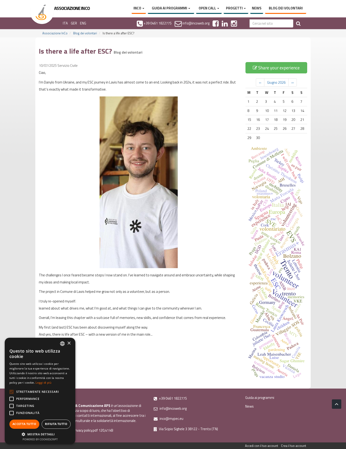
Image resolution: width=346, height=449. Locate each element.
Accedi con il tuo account (261, 445)
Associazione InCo (55, 33)
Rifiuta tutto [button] (56, 424)
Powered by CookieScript (40, 439)
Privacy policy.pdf (85, 430)
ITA (65, 23)
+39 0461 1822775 (172, 398)
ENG (83, 23)
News (257, 8)
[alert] (40, 391)
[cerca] (298, 23)
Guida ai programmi (170, 8)
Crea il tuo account (293, 445)
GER (74, 23)
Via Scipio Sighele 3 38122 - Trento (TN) (188, 429)
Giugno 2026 (276, 82)
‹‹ (260, 82)
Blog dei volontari (286, 8)
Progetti (234, 8)
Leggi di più (43, 383)
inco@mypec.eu (171, 418)
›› (292, 82)
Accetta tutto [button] (24, 424)
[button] (40, 434)
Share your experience (278, 67)
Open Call (208, 8)
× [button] (69, 343)
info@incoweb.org (173, 408)
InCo (137, 8)
